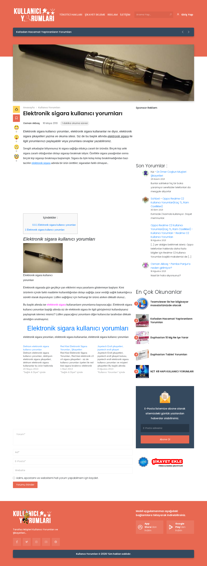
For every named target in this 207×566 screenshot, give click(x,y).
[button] (182, 32)
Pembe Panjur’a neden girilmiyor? (170, 266)
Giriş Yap (187, 14)
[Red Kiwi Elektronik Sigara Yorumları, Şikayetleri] (79, 359)
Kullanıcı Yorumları (49, 107)
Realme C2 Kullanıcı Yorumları (170, 235)
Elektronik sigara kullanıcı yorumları (54, 224)
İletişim (125, 14)
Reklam (113, 14)
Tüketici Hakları (70, 14)
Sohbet (155, 198)
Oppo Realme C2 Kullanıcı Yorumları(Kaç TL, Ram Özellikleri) (170, 202)
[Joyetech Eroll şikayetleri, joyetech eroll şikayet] (116, 359)
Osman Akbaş (31, 123)
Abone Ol (165, 439)
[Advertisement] (78, 190)
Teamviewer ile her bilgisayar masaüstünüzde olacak (169, 303)
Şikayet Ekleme (95, 14)
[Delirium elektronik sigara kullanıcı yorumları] (41, 359)
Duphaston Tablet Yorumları (168, 354)
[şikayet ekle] (160, 462)
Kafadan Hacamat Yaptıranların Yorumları (43, 32)
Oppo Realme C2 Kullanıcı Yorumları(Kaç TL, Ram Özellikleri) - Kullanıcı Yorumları (172, 229)
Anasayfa (29, 107)
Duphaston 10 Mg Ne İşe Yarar (169, 337)
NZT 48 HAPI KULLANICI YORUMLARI (172, 371)
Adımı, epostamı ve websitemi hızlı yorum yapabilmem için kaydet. (57, 478)
